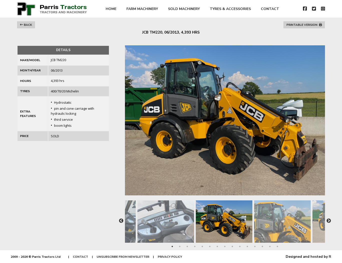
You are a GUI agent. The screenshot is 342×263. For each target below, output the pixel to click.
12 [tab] (254, 246)
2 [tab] (179, 246)
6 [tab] (209, 246)
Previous (121, 220)
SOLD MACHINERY (184, 9)
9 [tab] (232, 246)
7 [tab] (217, 246)
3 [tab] (187, 246)
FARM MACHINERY (142, 9)
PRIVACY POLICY (170, 257)
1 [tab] (172, 246)
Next (328, 220)
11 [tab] (247, 246)
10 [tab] (239, 246)
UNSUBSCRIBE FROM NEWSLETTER (123, 257)
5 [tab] (202, 246)
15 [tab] (277, 246)
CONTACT (270, 9)
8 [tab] (224, 246)
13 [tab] (262, 246)
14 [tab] (269, 246)
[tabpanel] (225, 219)
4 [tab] (194, 246)
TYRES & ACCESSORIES (230, 9)
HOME (111, 9)
